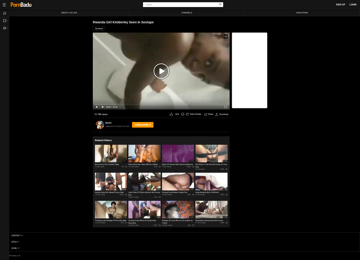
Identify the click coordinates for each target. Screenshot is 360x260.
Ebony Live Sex (69, 13)
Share (210, 114)
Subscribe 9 (143, 125)
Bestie (108, 123)
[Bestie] (100, 125)
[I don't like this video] (182, 114)
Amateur (99, 28)
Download (223, 114)
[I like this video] (171, 114)
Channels (187, 13)
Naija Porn (302, 13)
